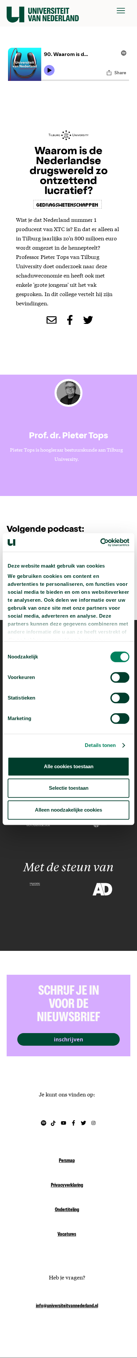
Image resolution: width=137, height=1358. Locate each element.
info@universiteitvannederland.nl (67, 1306)
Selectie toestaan (68, 788)
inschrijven (68, 1039)
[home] (43, 11)
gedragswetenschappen (67, 204)
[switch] (119, 677)
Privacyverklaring (67, 1185)
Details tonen (100, 745)
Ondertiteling (67, 1210)
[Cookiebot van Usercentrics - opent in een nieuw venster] (100, 542)
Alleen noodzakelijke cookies (68, 810)
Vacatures (67, 1234)
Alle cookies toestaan (68, 766)
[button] (120, 11)
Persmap (67, 1161)
